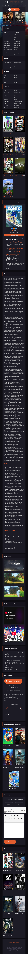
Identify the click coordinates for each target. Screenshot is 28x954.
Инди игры (6, 41)
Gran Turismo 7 (7, 892)
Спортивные (17, 43)
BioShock (16, 105)
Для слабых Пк (17, 66)
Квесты (16, 47)
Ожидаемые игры (18, 54)
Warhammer (6, 101)
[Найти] (5, 5)
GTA (5, 90)
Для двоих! (16, 67)
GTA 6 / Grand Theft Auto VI (8, 870)
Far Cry (5, 94)
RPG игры (16, 37)
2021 (15, 79)
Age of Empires (17, 103)
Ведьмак (6, 99)
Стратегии (6, 36)
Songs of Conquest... (20, 745)
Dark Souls (16, 107)
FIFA (5, 103)
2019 (15, 81)
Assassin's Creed (7, 97)
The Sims (6, 105)
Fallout (15, 97)
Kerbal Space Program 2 (8, 935)
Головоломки (7, 47)
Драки (15, 49)
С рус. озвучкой (7, 62)
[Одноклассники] (14, 228)
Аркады (16, 36)
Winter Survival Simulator (20, 913)
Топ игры (16, 32)
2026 (5, 75)
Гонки (5, 39)
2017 (15, 82)
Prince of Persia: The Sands (20, 870)
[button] (5, 815)
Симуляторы (7, 43)
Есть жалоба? (14, 704)
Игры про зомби (7, 51)
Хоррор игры (17, 41)
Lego (15, 95)
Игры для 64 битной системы (13, 252)
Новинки (6, 32)
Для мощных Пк (7, 67)
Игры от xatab (7, 64)
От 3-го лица (17, 64)
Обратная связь (14, 942)
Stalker (16, 90)
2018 (5, 82)
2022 (5, 79)
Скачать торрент (15, 235)
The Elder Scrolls (18, 101)
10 (22, 242)
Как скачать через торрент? (14, 708)
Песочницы (17, 51)
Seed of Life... (6, 767)
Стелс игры (17, 52)
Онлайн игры (7, 52)
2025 (15, 75)
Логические (17, 45)
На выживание (7, 45)
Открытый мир (7, 66)
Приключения (17, 39)
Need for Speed (18, 92)
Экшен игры (6, 34)
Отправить (11, 842)
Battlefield (6, 95)
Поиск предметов (8, 49)
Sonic (18, 254)
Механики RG (17, 62)
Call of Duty (6, 92)
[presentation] (1, 16)
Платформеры (7, 37)
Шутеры (16, 34)
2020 (5, 81)
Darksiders (6, 107)
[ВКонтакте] (12, 228)
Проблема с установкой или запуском (12, 713)
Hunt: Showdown (19, 892)
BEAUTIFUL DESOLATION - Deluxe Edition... (20, 767)
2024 (5, 77)
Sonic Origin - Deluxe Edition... (8, 745)
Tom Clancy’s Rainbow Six (8, 913)
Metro (15, 94)
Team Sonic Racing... (14, 789)
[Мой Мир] (16, 228)
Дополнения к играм (8, 54)
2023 (15, 77)
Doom (15, 99)
